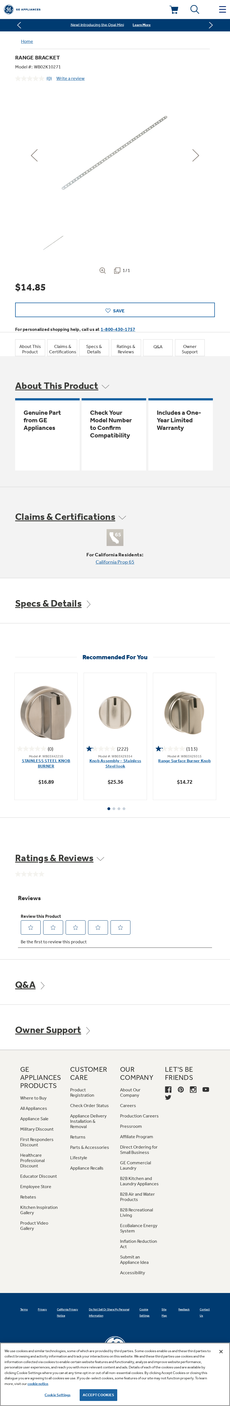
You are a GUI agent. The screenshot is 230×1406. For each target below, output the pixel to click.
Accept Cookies (98, 1395)
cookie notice (37, 1384)
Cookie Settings (57, 1395)
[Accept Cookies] (221, 1351)
